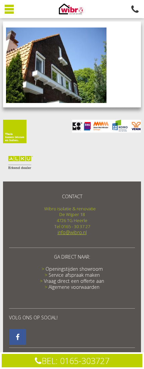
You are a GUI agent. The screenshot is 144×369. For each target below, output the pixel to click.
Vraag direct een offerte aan (74, 281)
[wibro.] (17, 337)
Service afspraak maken (74, 275)
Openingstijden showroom (74, 269)
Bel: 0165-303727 (76, 360)
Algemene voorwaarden (74, 287)
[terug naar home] (72, 9)
